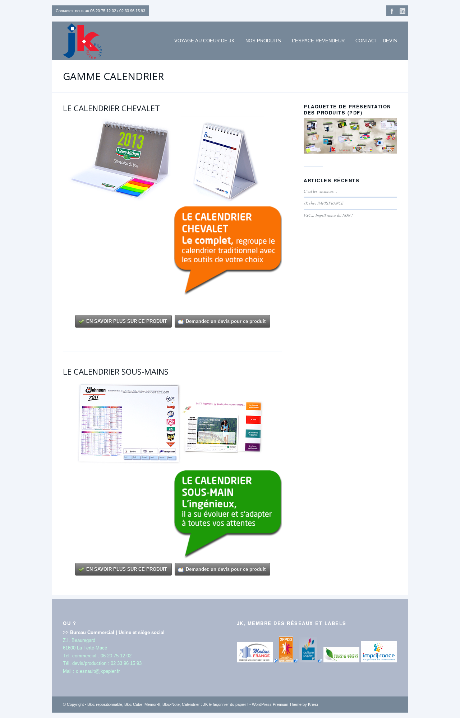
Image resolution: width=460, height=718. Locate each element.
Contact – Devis (376, 40)
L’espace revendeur (318, 40)
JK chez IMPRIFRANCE (324, 203)
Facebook (391, 10)
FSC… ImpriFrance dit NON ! (328, 215)
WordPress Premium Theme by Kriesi (285, 704)
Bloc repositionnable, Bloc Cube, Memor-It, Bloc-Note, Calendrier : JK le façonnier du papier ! (167, 704)
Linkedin (402, 10)
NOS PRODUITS (263, 40)
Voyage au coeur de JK (204, 40)
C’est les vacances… (320, 191)
